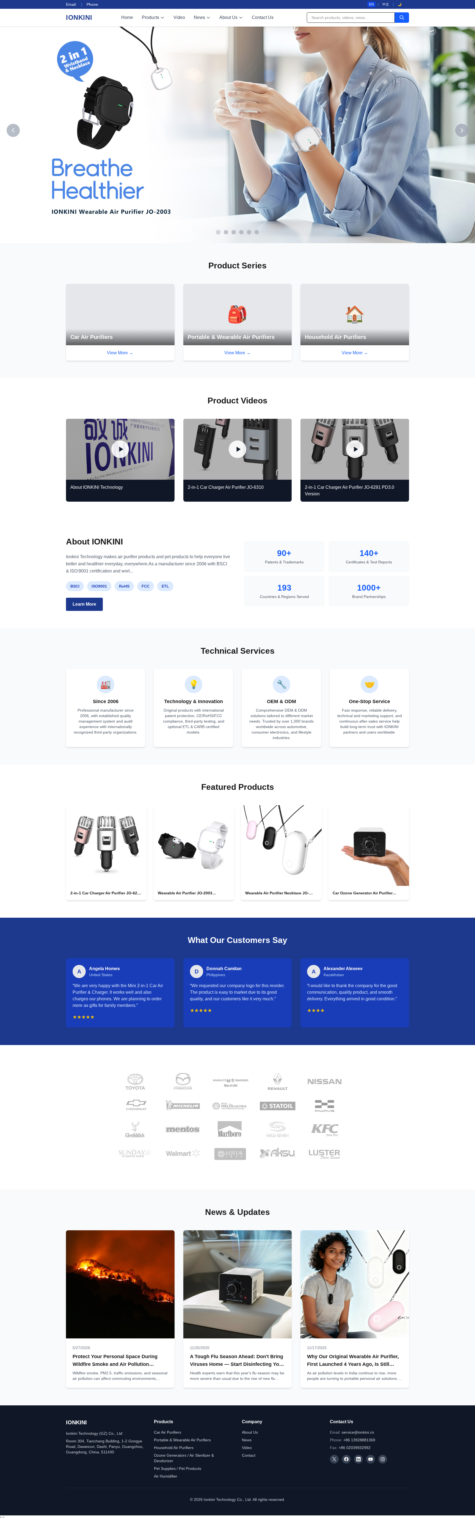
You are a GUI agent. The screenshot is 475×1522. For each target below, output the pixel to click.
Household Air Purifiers (174, 1449)
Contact (248, 1456)
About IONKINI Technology (96, 488)
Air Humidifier (165, 1477)
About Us (228, 17)
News (199, 17)
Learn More (84, 605)
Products (150, 17)
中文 (385, 4)
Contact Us (263, 17)
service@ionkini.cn (358, 1433)
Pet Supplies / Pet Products (177, 1470)
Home (127, 17)
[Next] (461, 130)
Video (179, 17)
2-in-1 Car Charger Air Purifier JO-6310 (226, 488)
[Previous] (13, 130)
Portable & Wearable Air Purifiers (182, 1441)
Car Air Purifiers (167, 1433)
